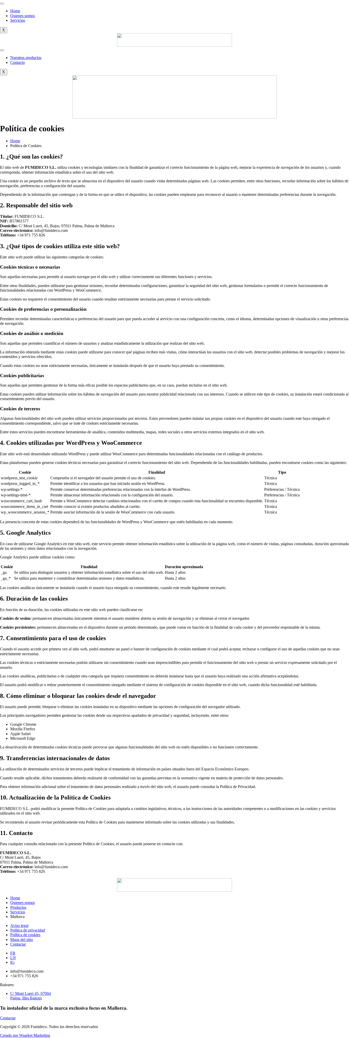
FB (12, 953)
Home (15, 11)
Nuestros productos (25, 57)
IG (12, 962)
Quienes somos (22, 16)
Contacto (17, 62)
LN (13, 958)
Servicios (17, 20)
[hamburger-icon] (2, 3)
